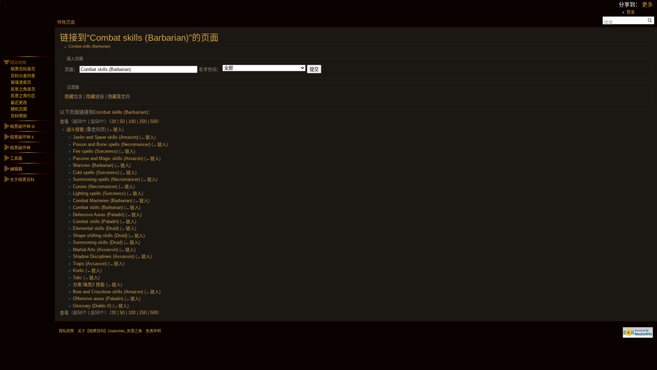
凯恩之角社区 (23, 96)
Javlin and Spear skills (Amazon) (105, 137)
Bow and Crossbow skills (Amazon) (108, 291)
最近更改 (19, 102)
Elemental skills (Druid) (96, 228)
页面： (71, 69)
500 (153, 121)
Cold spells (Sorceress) (96, 172)
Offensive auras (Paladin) (98, 298)
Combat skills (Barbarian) (89, 46)
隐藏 (69, 96)
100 (132, 121)
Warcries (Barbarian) (93, 165)
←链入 (115, 129)
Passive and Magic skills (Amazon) (108, 158)
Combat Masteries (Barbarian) (102, 200)
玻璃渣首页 (21, 82)
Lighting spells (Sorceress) (99, 193)
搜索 (608, 22)
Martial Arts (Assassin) (95, 249)
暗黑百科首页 (23, 69)
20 (113, 121)
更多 (647, 5)
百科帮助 (19, 116)
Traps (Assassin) (90, 263)
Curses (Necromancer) (95, 186)
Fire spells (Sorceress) (95, 151)
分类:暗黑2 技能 (89, 284)
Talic (77, 277)
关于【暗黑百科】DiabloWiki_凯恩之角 (110, 331)
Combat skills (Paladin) (96, 221)
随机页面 (19, 109)
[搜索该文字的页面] (650, 20)
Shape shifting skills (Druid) (100, 235)
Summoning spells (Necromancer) (106, 179)
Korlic (78, 270)
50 (122, 121)
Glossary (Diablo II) (92, 305)
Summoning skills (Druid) (98, 242)
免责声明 (153, 331)
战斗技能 (75, 129)
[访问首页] (27, 27)
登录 (631, 12)
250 (142, 121)
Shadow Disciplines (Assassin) (103, 256)
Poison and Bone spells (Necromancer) (111, 144)
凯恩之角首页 (23, 89)
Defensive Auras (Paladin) (98, 214)
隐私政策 (66, 331)
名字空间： (210, 69)
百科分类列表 (23, 76)
